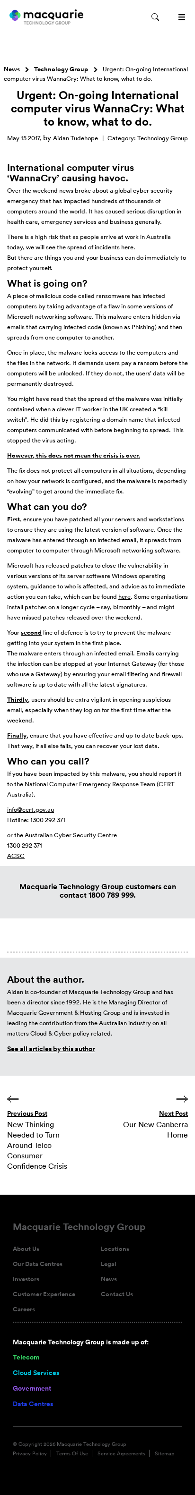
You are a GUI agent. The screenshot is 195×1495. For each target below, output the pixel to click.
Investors (26, 1279)
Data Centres (33, 1404)
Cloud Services (36, 1372)
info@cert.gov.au (30, 810)
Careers (24, 1309)
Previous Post (27, 1113)
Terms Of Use (72, 1453)
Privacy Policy (30, 1453)
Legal (108, 1264)
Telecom (26, 1357)
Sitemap (165, 1453)
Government (32, 1388)
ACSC (16, 856)
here (124, 597)
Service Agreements (121, 1453)
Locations (115, 1249)
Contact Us (117, 1294)
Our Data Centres (37, 1264)
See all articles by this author (51, 1048)
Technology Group (61, 69)
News (12, 69)
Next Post (173, 1113)
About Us (26, 1249)
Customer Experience (44, 1294)
